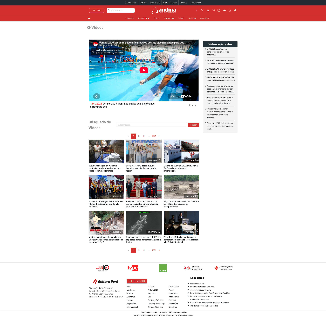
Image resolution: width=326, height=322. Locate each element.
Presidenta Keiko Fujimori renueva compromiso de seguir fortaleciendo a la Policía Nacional (181, 240)
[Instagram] (218, 10)
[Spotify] (229, 10)
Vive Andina (196, 3)
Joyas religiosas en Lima (200, 290)
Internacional (132, 307)
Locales (130, 300)
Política (130, 293)
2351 (154, 136)
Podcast (192, 18)
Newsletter (204, 18)
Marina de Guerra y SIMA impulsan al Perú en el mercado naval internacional (181, 168)
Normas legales (170, 3)
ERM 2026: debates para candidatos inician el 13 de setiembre (218, 52)
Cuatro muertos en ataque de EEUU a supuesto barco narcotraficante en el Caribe (143, 240)
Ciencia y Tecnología (156, 304)
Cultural (151, 286)
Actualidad (144, 18)
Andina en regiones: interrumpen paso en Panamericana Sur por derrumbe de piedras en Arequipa (221, 89)
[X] (202, 10)
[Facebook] (196, 10)
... (149, 136)
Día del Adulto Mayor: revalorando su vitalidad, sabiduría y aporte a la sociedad (106, 204)
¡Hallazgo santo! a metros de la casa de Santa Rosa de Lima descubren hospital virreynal (220, 100)
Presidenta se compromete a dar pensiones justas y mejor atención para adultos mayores (142, 204)
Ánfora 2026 (153, 290)
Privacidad (182, 312)
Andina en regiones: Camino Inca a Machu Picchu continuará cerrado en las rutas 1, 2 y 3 (106, 240)
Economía (131, 297)
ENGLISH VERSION (137, 281)
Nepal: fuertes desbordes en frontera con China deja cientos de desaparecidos (181, 204)
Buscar (194, 125)
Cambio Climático (155, 307)
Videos (182, 18)
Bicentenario (130, 3)
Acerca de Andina (159, 312)
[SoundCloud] (224, 10)
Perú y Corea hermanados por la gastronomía (209, 303)
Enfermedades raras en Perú (202, 287)
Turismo (183, 3)
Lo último (130, 18)
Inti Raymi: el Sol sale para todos (204, 306)
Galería (157, 18)
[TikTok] (235, 10)
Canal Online (169, 18)
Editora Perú (146, 312)
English (96, 11)
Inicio (129, 286)
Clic (149, 297)
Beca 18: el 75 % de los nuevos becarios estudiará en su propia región (141, 168)
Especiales (155, 3)
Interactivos (174, 297)
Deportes (151, 293)
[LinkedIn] (207, 10)
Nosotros (173, 307)
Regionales (131, 304)
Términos (173, 312)
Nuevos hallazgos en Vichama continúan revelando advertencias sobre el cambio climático (104, 168)
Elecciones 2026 (197, 283)
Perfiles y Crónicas (156, 300)
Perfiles (143, 3)
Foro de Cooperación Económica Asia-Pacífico (210, 293)
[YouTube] (213, 10)
